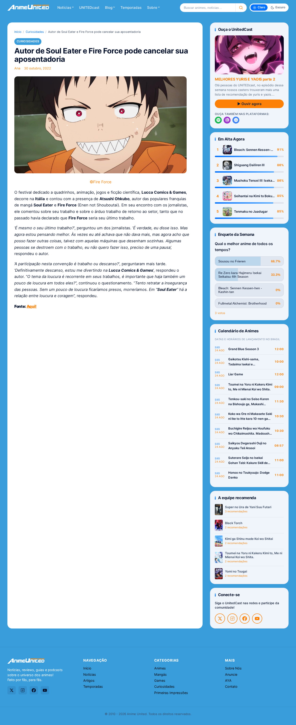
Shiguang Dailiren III (249, 165)
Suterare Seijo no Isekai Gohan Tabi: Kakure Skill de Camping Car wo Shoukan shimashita (248, 460)
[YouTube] (257, 618)
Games (159, 680)
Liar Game (235, 374)
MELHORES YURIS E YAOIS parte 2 (245, 79)
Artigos (89, 680)
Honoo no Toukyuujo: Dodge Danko (249, 475)
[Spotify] (218, 120)
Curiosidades (35, 32)
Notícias (64, 7)
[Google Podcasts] (235, 120)
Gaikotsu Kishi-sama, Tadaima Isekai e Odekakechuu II (243, 362)
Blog (108, 7)
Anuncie (231, 674)
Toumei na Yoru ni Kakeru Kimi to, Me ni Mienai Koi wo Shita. (250, 387)
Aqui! (32, 306)
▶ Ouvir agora (249, 104)
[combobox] (207, 7)
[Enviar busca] (241, 7)
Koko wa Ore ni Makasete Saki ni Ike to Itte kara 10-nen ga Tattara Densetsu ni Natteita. (250, 416)
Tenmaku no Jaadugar (251, 211)
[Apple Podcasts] (227, 120)
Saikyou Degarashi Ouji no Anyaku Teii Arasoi (247, 445)
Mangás (160, 674)
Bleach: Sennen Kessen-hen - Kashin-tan (252, 150)
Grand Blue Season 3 (243, 349)
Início (18, 32)
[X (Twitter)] (220, 618)
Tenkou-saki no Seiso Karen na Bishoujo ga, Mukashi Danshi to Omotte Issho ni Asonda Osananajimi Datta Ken (248, 402)
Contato (231, 686)
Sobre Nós (233, 668)
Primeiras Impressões (171, 693)
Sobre (152, 7)
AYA (228, 680)
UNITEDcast (89, 7)
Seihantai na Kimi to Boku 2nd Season (253, 196)
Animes (160, 668)
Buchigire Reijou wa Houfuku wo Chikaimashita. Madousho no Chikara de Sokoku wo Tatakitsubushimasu (249, 431)
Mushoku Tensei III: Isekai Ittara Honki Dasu (253, 181)
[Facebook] (245, 618)
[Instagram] (232, 618)
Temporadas (131, 7)
